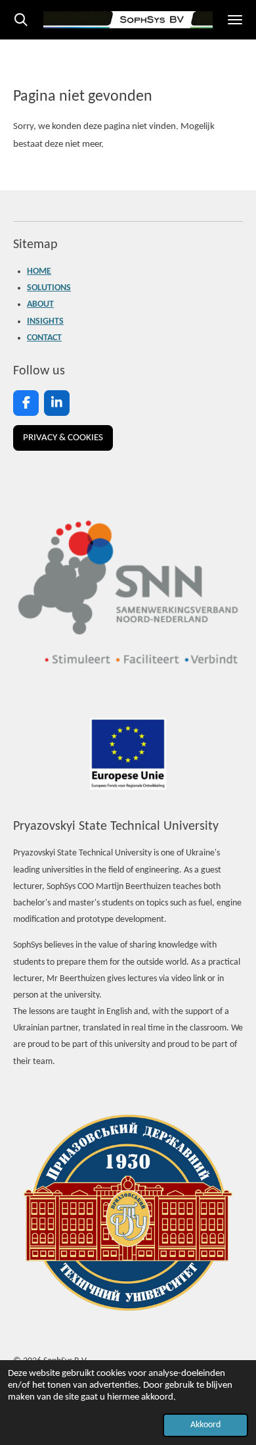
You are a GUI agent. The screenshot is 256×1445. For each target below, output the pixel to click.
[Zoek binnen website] (21, 20)
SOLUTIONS (49, 288)
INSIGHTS (45, 321)
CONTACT (44, 338)
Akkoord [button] (205, 1425)
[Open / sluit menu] (235, 20)
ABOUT (40, 304)
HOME (39, 271)
